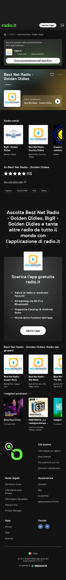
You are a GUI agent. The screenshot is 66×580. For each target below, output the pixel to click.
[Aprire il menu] (62, 25)
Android (9, 538)
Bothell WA (22, 191)
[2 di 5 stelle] (10, 173)
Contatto (42, 484)
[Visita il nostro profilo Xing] (47, 526)
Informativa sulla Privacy (13, 492)
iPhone (8, 527)
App (40, 490)
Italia (35, 553)
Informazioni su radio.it (49, 451)
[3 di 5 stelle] (15, 173)
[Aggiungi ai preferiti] (52, 74)
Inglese (8, 191)
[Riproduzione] (57, 101)
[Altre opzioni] (60, 75)
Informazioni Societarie (16, 499)
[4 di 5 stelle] (19, 173)
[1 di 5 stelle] (6, 173)
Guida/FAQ (43, 496)
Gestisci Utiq (11, 505)
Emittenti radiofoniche (49, 468)
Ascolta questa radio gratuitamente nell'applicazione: (24, 44)
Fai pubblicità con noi (48, 462)
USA (34, 191)
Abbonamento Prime (48, 502)
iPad (7, 533)
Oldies (8, 85)
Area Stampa (44, 457)
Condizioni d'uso (13, 484)
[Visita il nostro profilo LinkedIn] (40, 526)
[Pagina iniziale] (5, 34)
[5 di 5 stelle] (24, 173)
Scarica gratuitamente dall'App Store (33, 61)
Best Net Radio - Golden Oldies (38, 103)
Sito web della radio (13, 182)
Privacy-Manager (13, 511)
